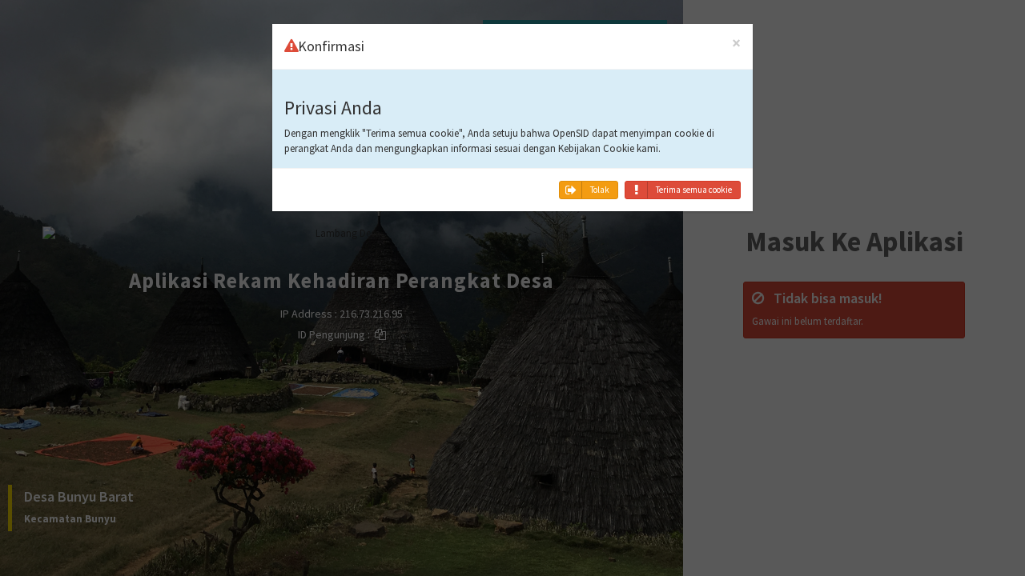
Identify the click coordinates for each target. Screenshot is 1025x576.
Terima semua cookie (694, 189)
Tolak (599, 189)
